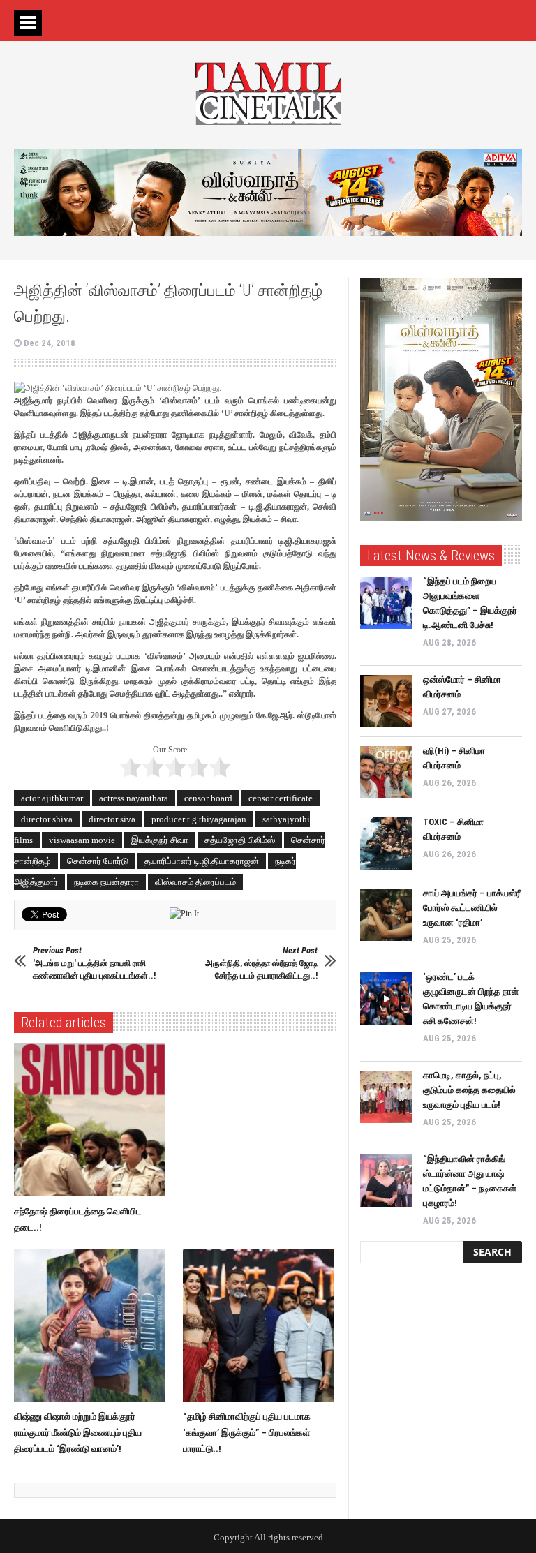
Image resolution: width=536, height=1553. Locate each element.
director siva (112, 819)
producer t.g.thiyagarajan (198, 819)
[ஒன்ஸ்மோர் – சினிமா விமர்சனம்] (386, 701)
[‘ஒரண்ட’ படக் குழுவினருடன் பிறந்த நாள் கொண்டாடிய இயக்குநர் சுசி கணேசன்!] (386, 998)
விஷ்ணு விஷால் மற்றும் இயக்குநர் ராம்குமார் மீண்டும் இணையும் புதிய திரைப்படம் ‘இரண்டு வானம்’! (78, 1432)
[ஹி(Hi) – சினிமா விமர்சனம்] (386, 772)
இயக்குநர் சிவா (159, 840)
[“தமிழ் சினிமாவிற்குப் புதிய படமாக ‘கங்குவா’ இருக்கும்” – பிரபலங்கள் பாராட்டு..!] (262, 1325)
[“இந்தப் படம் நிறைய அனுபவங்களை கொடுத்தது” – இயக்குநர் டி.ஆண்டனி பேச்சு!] (386, 603)
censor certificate (280, 798)
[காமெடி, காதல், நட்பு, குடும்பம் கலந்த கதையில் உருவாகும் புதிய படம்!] (386, 1097)
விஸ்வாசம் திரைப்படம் (195, 882)
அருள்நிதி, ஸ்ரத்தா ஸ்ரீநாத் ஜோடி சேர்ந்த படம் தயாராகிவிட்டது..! (261, 963)
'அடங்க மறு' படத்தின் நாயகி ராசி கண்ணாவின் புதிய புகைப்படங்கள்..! (94, 963)
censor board (208, 798)
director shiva (47, 819)
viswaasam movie (82, 840)
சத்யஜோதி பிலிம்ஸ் (239, 840)
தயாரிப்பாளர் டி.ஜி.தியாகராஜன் (201, 861)
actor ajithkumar (52, 798)
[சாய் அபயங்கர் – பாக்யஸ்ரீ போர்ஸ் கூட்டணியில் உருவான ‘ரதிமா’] (386, 915)
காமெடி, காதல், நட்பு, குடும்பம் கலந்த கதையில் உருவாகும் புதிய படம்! (469, 1090)
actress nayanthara (133, 798)
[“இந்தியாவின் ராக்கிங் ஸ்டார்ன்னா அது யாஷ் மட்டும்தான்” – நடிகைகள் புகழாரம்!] (386, 1180)
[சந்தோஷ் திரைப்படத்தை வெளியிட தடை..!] (93, 1120)
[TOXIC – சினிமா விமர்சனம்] (386, 843)
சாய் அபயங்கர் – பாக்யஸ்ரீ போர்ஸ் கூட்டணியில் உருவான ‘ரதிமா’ (472, 908)
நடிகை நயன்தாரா (106, 882)
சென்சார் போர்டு (97, 861)
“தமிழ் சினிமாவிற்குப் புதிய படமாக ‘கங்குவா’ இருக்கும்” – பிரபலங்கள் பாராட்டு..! (247, 1432)
